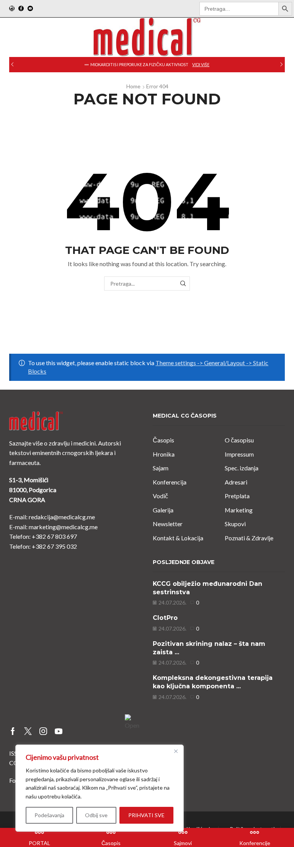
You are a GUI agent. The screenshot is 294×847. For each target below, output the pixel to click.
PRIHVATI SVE (146, 815)
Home (133, 86)
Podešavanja (49, 815)
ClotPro (165, 617)
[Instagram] (12, 9)
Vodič (160, 495)
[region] (99, 788)
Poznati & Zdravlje (249, 537)
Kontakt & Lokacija (178, 537)
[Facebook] (21, 9)
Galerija (163, 510)
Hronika (164, 454)
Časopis (163, 440)
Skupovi (235, 523)
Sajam (160, 467)
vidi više (200, 64)
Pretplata (237, 495)
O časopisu (239, 440)
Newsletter (168, 523)
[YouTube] (30, 9)
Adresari (236, 482)
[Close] (175, 751)
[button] (12, 64)
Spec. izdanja (241, 467)
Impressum (239, 454)
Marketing (239, 510)
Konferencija (169, 482)
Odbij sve (96, 815)
